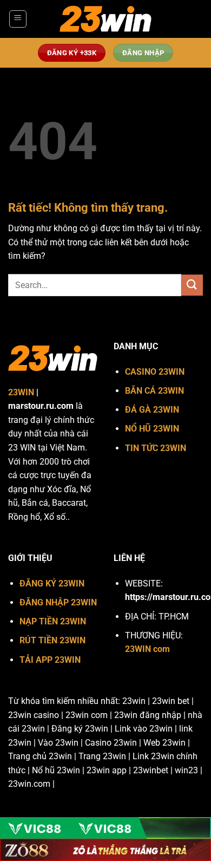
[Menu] (18, 19)
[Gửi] (192, 285)
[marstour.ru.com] (105, 19)
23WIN (21, 392)
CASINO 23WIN (154, 372)
